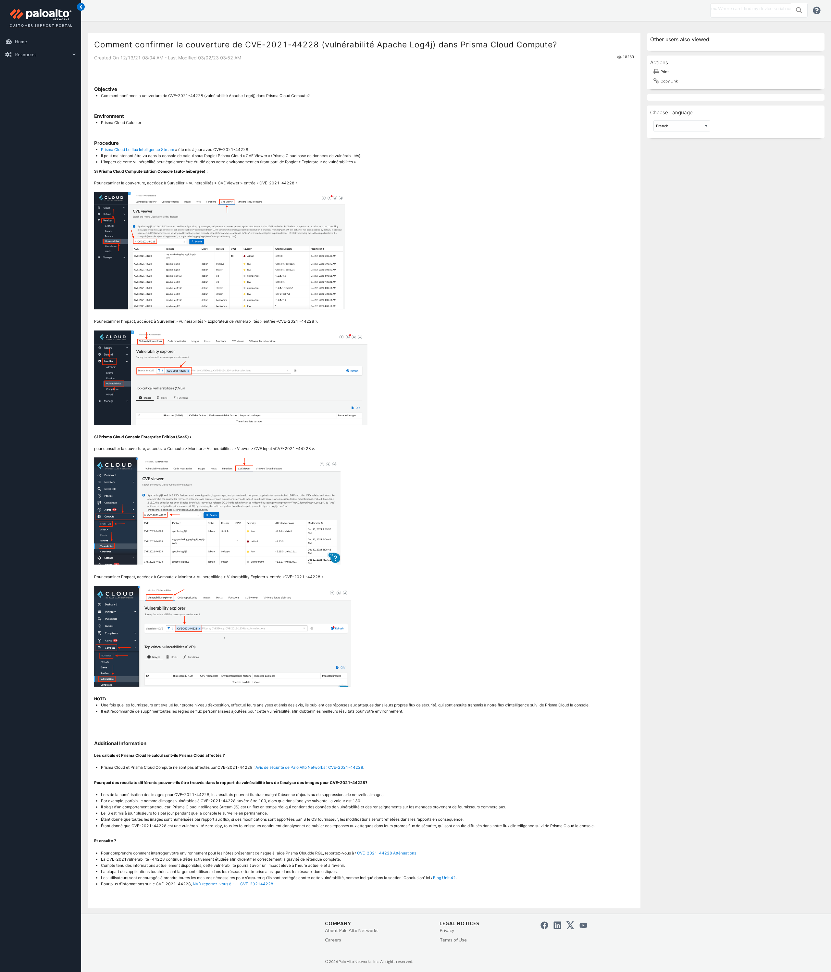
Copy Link (669, 81)
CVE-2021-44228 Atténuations (386, 853)
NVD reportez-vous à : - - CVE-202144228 (233, 883)
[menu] (40, 48)
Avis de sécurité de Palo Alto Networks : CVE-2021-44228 (309, 767)
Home (21, 41)
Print (665, 71)
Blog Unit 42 (444, 877)
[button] (799, 10)
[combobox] (749, 8)
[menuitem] (40, 41)
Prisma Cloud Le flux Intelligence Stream (137, 149)
